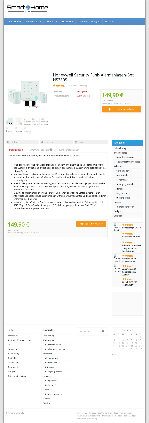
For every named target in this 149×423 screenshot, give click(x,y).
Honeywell (82, 91)
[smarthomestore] (27, 8)
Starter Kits (12, 358)
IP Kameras (122, 179)
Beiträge (109, 21)
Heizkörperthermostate (128, 161)
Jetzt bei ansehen (121, 109)
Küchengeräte (123, 197)
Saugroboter (122, 193)
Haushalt (67, 21)
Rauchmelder (122, 175)
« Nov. (115, 354)
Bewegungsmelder (125, 184)
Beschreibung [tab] (16, 149)
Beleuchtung (15, 21)
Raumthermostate (125, 157)
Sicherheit (51, 21)
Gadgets (95, 21)
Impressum (13, 335)
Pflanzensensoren (125, 206)
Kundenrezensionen (69, 149)
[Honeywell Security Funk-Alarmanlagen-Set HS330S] (27, 94)
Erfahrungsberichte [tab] (40, 149)
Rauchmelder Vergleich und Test (20, 342)
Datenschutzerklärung (18, 376)
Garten (81, 21)
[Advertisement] (74, 47)
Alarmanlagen (83, 95)
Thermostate (33, 21)
